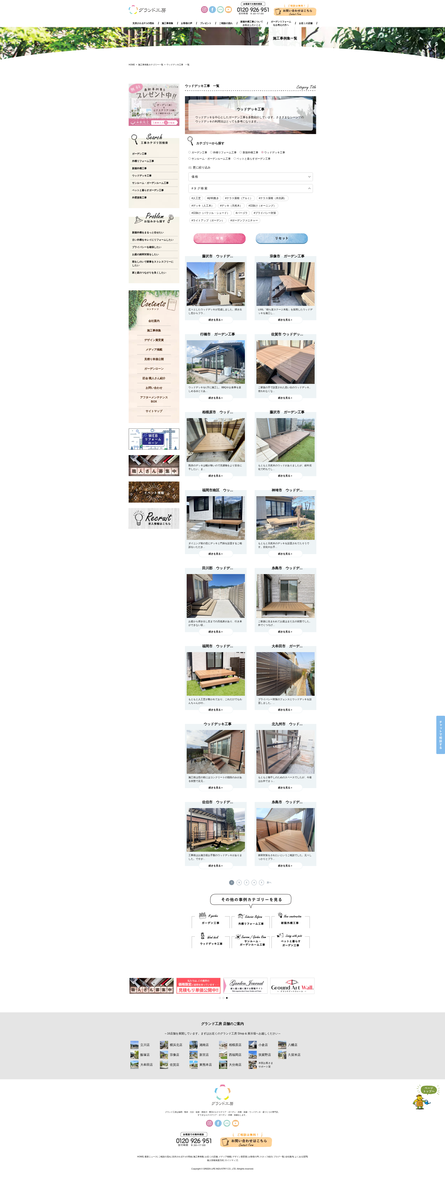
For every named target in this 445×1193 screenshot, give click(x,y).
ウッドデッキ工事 (274, 152)
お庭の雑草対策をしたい (145, 254)
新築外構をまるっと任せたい (148, 232)
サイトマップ (154, 411)
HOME (132, 64)
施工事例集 (167, 23)
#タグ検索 (200, 188)
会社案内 (154, 320)
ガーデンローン (154, 368)
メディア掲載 (154, 349)
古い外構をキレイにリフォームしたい (152, 239)
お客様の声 (186, 23)
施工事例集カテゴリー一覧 (150, 64)
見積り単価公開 (154, 359)
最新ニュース (151, 1156)
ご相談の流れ (226, 23)
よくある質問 (301, 1156)
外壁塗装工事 (139, 197)
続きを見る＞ (216, 319)
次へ (269, 882)
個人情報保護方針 (215, 1160)
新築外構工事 (250, 152)
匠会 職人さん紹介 (154, 378)
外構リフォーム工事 (225, 152)
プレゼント (205, 23)
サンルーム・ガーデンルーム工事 (211, 158)
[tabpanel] (152, 986)
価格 (200, 176)
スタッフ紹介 (266, 1156)
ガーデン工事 (199, 152)
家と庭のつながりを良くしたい (149, 272)
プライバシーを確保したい (146, 247)
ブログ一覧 (279, 1156)
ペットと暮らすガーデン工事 (253, 158)
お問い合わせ (154, 387)
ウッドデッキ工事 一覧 (178, 64)
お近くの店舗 (306, 23)
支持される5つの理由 (143, 23)
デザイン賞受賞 (154, 339)
